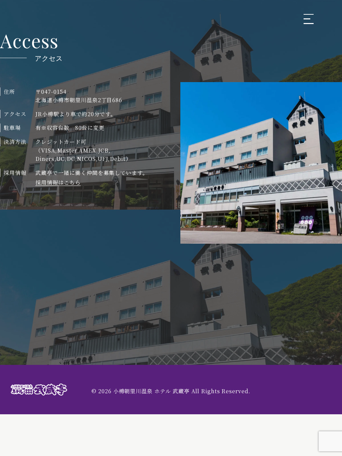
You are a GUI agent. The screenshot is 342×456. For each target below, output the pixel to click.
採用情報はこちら (58, 182)
